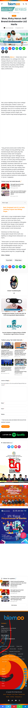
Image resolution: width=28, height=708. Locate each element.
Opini (19, 656)
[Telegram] (20, 48)
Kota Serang (12, 654)
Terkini (14, 12)
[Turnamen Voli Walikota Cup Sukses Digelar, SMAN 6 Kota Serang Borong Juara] (7, 345)
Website (2, 414)
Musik (4, 656)
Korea (4, 654)
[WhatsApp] (16, 48)
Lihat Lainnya (14, 605)
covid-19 (5, 648)
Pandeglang (5, 659)
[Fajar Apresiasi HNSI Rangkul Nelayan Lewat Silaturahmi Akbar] (5, 193)
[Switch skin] (23, 4)
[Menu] (2, 4)
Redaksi (7, 696)
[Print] (6, 51)
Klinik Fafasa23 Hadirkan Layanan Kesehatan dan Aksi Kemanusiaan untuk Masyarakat (18, 584)
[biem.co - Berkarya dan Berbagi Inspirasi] (14, 3)
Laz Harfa (9, 260)
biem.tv (4, 694)
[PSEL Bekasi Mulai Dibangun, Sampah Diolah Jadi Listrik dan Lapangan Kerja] (5, 599)
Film (20, 648)
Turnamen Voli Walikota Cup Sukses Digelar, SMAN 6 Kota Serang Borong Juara (7, 353)
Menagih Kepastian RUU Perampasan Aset (17, 185)
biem (11, 646)
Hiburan (3, 671)
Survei (3, 685)
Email (2, 408)
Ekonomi (13, 648)
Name (2, 403)
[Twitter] (6, 48)
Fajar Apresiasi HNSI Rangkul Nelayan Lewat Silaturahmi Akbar (18, 192)
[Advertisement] (14, 86)
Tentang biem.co (18, 696)
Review (3, 678)
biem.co (12, 57)
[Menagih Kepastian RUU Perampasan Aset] (5, 186)
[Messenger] (13, 48)
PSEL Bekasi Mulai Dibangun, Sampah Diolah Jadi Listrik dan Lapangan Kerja (18, 598)
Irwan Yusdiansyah (9, 27)
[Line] (23, 48)
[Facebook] (2, 48)
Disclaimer (9, 694)
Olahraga (12, 656)
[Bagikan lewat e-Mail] (2, 51)
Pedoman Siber (22, 694)
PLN (22, 659)
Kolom (3, 681)
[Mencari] (26, 4)
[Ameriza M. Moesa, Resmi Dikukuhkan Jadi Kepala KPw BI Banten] (7, 362)
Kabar (18, 12)
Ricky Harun (18, 260)
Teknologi (4, 676)
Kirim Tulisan (15, 694)
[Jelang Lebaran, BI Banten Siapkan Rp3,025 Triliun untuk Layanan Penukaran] (21, 345)
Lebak (20, 654)
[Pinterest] (9, 48)
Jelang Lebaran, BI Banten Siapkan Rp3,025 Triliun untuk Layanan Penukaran (20, 353)
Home (11, 12)
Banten (4, 646)
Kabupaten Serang (14, 651)
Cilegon (19, 646)
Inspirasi (4, 673)
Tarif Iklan (12, 696)
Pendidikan (14, 659)
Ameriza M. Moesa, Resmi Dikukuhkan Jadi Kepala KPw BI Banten (6, 369)
